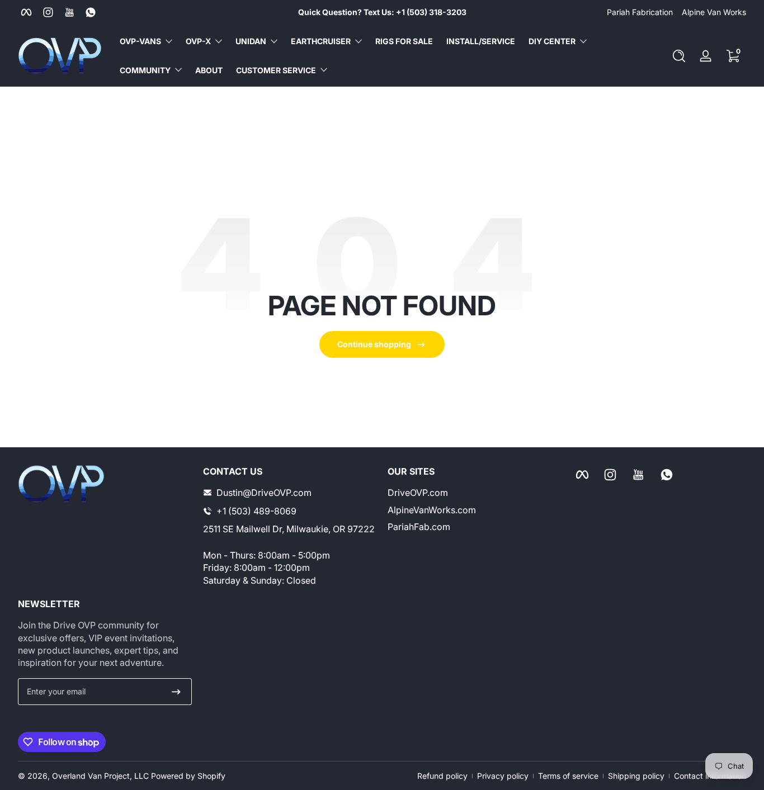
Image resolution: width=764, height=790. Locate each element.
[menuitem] (475, 492)
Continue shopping (374, 344)
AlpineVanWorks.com (432, 509)
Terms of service (568, 775)
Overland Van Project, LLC (100, 775)
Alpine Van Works (714, 12)
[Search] (679, 56)
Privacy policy (503, 775)
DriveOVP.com (418, 492)
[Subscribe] (176, 691)
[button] (679, 56)
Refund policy (442, 775)
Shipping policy (636, 775)
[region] (382, 12)
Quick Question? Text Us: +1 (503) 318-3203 (382, 12)
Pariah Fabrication (640, 12)
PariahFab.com (419, 526)
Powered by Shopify (188, 775)
